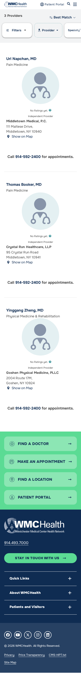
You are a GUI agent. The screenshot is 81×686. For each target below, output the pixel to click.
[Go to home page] (34, 525)
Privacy (9, 655)
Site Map (10, 662)
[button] (75, 4)
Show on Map (22, 136)
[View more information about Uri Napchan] (40, 85)
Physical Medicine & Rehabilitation (33, 316)
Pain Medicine (17, 190)
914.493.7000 (16, 542)
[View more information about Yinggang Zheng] (40, 337)
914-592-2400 (28, 156)
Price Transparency (31, 655)
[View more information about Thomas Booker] (40, 211)
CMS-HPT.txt (57, 655)
